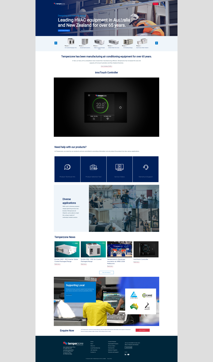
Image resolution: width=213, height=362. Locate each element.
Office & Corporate (101, 197)
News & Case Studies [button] (130, 3)
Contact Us (155, 3)
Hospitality (101, 221)
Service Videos (111, 345)
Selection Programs (112, 350)
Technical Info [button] (119, 3)
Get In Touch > (142, 330)
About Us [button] (140, 3)
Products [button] (103, 3)
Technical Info (111, 347)
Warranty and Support (113, 352)
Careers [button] (95, 3)
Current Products (112, 341)
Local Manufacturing (95, 347)
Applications (111, 3)
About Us (92, 345)
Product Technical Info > (86, 30)
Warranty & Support (153, 0)
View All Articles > (106, 272)
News (91, 343)
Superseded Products (113, 343)
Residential (124, 221)
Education (147, 197)
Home (91, 341)
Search (149, 3)
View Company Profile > (106, 66)
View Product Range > (64, 30)
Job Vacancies (93, 350)
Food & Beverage (147, 221)
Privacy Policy (109, 358)
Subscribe (128, 347)
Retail (124, 197)
